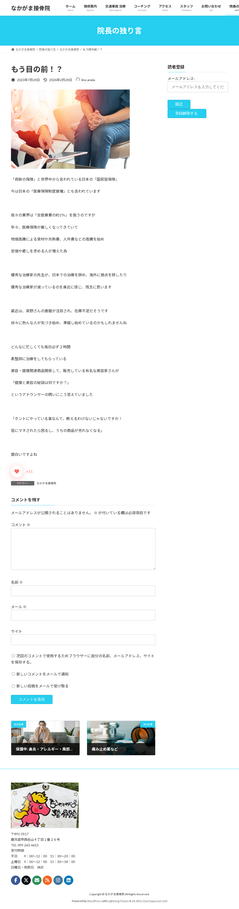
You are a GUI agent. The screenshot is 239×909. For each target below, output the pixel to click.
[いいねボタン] (17, 471)
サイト (16, 631)
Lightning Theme (118, 900)
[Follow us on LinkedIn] (68, 880)
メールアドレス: (181, 78)
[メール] (37, 880)
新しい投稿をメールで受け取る (42, 686)
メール (19, 606)
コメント (20, 524)
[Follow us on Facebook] (15, 880)
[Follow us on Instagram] (58, 880)
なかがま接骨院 (46, 483)
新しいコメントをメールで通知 (42, 674)
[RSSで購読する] (47, 880)
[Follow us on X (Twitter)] (26, 880)
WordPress (94, 900)
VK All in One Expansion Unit (149, 900)
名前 (17, 582)
